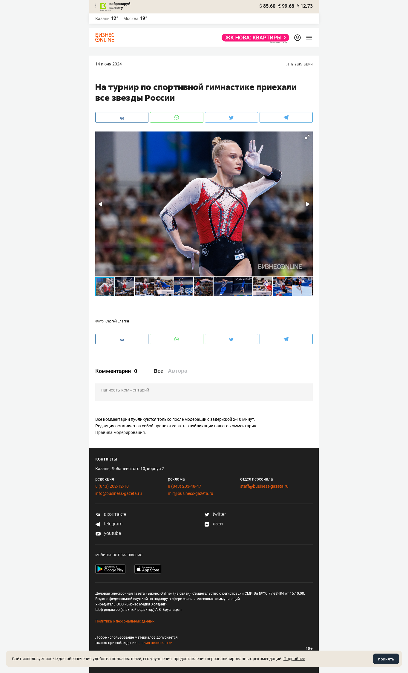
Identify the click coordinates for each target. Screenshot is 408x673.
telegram (112, 524)
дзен (217, 524)
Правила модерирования (120, 432)
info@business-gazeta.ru (118, 493)
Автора (177, 371)
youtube (112, 533)
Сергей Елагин (117, 321)
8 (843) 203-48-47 (184, 486)
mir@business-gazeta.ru (190, 493)
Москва (131, 18)
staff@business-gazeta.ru (264, 486)
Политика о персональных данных (124, 621)
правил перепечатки (154, 643)
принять (386, 659)
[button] (307, 137)
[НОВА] (253, 38)
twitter (218, 514)
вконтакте (114, 514)
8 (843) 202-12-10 (112, 486)
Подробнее (294, 658)
